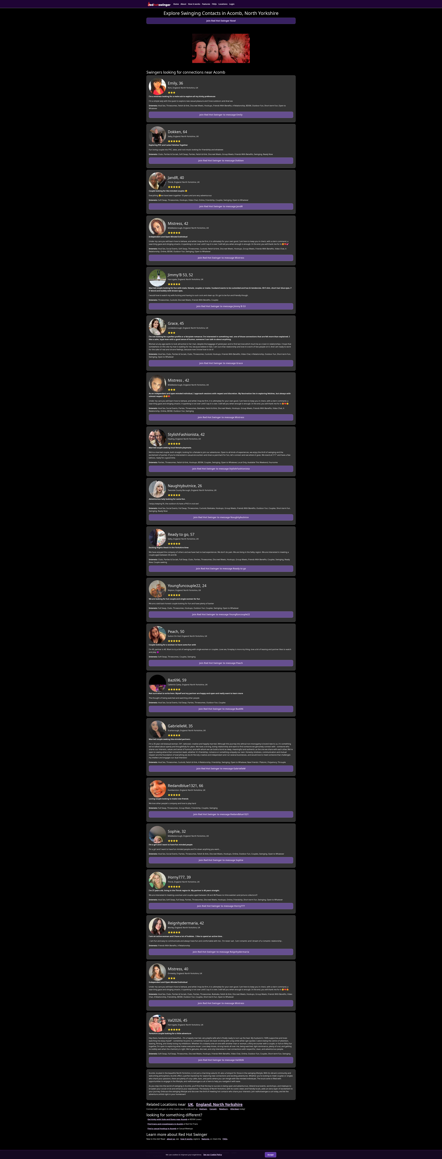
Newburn (223, 1109)
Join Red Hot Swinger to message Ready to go (221, 568)
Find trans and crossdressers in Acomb (165, 1124)
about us (171, 1139)
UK (190, 1104)
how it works (186, 1139)
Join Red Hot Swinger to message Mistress (221, 257)
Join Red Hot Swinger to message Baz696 (221, 708)
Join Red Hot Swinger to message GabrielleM (221, 768)
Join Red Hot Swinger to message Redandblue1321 (221, 814)
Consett (213, 1109)
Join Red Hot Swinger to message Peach (221, 663)
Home (176, 4)
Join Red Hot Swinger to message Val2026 (221, 1060)
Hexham (203, 1109)
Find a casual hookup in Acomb (162, 1128)
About (183, 4)
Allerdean (234, 1109)
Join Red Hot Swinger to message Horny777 (221, 906)
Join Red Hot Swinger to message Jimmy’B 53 (221, 306)
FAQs (214, 4)
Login (231, 4)
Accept (271, 1154)
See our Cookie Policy (212, 1154)
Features (206, 4)
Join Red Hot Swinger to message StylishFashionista (221, 468)
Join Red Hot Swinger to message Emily (221, 114)
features (205, 1139)
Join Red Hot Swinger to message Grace (221, 363)
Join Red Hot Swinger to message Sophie (221, 860)
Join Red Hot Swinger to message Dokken (221, 160)
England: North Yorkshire (219, 1104)
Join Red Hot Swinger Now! (221, 20)
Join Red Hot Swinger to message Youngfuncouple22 (221, 614)
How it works (194, 4)
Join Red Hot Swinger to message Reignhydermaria (221, 951)
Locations (222, 4)
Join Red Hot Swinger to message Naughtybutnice (221, 517)
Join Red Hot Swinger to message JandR (221, 206)
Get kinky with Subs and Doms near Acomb (167, 1119)
